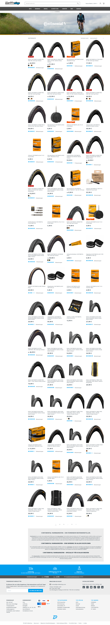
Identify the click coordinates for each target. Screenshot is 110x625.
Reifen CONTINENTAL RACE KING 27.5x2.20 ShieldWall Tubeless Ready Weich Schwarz (36, 413)
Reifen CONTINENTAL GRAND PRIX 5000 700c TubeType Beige (36, 93)
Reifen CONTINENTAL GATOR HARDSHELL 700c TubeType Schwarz (36, 349)
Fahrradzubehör (80, 609)
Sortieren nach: (85, 38)
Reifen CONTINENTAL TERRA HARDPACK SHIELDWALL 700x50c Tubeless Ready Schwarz (54, 510)
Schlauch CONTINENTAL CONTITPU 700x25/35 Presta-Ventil (94, 189)
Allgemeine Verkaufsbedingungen (47, 623)
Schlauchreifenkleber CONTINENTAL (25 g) (75, 255)
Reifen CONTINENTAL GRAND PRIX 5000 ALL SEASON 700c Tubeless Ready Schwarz (94, 157)
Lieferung (25, 604)
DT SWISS (93, 609)
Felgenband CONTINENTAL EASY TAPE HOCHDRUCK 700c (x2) (94, 255)
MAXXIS (93, 605)
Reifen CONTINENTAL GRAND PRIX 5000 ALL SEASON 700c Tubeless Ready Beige (36, 190)
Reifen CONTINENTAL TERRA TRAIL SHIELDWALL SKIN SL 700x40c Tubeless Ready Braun (94, 510)
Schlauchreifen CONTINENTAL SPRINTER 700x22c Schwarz (54, 445)
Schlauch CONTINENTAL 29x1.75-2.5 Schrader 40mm (94, 287)
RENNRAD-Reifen (61, 609)
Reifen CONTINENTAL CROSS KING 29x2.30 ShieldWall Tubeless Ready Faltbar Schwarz (36, 255)
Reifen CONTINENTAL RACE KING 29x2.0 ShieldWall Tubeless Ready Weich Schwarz (93, 318)
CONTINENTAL (94, 607)
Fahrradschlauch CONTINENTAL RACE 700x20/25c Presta (75, 60)
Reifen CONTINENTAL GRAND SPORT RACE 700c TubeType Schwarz (55, 93)
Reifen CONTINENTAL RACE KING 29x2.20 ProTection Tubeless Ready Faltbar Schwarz (75, 350)
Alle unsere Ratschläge (11, 604)
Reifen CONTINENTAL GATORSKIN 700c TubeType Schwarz (55, 255)
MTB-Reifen (69, 546)
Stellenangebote (10, 609)
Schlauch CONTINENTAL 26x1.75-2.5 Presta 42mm (94, 222)
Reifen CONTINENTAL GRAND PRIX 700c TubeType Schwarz (74, 222)
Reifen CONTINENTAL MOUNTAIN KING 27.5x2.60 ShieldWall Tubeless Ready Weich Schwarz (75, 478)
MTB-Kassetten (61, 602)
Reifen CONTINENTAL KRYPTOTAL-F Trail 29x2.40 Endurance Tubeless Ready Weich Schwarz (75, 510)
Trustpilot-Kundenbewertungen (72, 576)
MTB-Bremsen (61, 604)
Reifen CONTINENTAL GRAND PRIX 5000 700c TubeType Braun (94, 93)
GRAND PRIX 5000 (84, 548)
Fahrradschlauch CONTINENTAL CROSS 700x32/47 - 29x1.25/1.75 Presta (75, 189)
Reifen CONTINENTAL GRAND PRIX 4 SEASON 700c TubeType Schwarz (36, 125)
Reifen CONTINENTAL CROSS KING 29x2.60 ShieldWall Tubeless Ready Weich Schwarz (55, 381)
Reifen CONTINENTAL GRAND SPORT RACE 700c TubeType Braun (94, 445)
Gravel (77, 605)
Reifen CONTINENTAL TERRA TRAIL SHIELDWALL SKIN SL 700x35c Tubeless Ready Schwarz (36, 510)
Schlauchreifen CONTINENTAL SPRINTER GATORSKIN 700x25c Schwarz (74, 157)
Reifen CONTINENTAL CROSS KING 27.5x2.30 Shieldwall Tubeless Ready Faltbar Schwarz (55, 413)
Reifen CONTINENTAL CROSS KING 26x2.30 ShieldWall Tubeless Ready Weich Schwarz (75, 381)
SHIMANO (93, 602)
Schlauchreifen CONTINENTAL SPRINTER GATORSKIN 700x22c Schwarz (54, 318)
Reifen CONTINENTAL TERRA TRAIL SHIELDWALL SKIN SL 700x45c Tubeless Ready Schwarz (94, 413)
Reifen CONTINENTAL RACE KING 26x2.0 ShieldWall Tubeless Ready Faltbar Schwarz (35, 478)
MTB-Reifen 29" (61, 605)
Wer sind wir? (9, 602)
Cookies (85, 623)
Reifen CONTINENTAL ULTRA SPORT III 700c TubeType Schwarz (94, 60)
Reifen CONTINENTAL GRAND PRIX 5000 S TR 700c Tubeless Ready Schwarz (55, 61)
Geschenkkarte (26, 609)
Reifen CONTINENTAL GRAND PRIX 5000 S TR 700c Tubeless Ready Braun (75, 93)
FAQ (24, 602)
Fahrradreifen (60, 536)
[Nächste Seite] (76, 524)
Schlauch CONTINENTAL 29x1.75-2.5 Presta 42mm (36, 156)
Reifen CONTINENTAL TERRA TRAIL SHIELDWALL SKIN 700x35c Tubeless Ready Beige (94, 381)
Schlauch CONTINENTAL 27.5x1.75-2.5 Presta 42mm (55, 222)
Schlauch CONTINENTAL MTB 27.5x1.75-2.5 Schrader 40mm (73, 287)
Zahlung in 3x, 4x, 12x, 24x (29, 607)
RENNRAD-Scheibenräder (63, 607)
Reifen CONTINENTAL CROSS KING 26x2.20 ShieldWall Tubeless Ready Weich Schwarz (75, 446)
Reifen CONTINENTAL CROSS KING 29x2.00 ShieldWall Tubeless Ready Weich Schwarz (36, 318)
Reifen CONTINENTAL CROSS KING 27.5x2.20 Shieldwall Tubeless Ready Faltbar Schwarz (94, 478)
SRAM (92, 604)
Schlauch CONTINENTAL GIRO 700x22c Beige (36, 287)
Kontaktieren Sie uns (28, 611)
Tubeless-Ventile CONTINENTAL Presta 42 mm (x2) (74, 317)
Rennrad (78, 604)
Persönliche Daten (73, 623)
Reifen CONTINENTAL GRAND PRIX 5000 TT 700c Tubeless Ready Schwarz (37, 380)
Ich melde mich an (36, 590)
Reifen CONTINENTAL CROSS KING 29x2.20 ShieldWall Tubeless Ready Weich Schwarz (55, 190)
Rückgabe (25, 605)
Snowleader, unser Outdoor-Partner (13, 611)
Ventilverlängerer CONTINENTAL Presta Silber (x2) (35, 222)
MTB (77, 602)
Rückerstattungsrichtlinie (62, 623)
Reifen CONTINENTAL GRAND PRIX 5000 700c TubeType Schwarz (36, 60)
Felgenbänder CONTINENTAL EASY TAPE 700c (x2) (55, 287)
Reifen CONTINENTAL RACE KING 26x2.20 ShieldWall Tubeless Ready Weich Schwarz (94, 350)
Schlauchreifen (36, 556)
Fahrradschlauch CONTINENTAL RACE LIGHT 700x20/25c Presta (55, 156)
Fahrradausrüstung (80, 607)
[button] (103, 3)
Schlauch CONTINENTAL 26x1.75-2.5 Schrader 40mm (55, 477)
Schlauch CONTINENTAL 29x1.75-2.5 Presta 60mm (75, 125)
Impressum (36, 623)
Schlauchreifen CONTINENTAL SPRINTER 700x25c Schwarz (93, 125)
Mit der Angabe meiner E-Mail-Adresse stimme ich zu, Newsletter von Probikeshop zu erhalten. (25, 587)
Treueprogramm (10, 605)
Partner (80, 623)
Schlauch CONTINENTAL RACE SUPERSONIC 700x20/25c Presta (35, 445)
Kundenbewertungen (11, 607)
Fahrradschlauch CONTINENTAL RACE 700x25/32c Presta (55, 125)
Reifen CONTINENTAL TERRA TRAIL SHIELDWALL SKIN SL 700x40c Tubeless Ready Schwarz (75, 413)
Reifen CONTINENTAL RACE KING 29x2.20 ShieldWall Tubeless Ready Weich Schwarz (55, 350)
